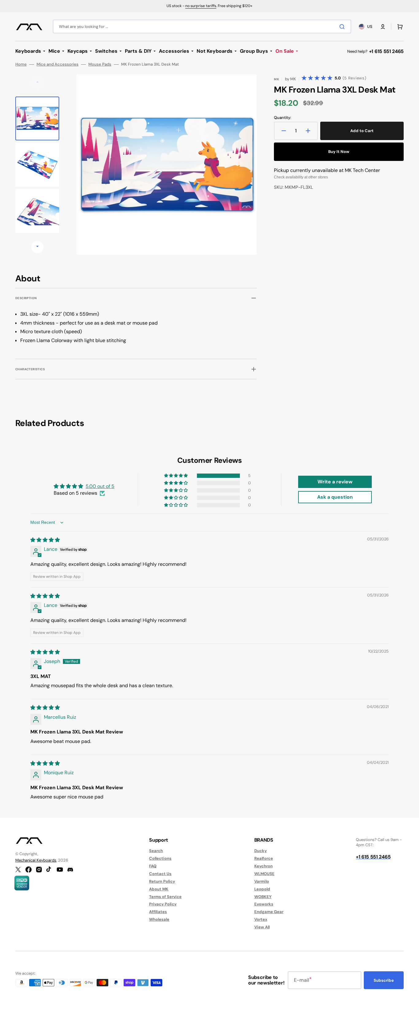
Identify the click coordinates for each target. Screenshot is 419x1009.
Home (21, 64)
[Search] (343, 26)
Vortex (260, 919)
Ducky (260, 850)
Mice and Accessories (58, 64)
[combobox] (202, 26)
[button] (383, 26)
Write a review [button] (334, 481)
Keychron (263, 866)
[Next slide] (37, 247)
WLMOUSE (264, 873)
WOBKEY (262, 896)
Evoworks (263, 904)
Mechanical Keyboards (35, 860)
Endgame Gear (268, 911)
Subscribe (384, 980)
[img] (45, 540)
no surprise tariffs (200, 5)
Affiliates (158, 911)
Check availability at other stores (301, 177)
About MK (158, 889)
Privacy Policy (163, 904)
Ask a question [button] (335, 497)
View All (262, 927)
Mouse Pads (99, 64)
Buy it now (338, 151)
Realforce (263, 858)
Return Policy (162, 881)
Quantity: (282, 117)
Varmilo (261, 881)
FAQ (152, 866)
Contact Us (160, 873)
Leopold (262, 889)
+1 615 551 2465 (386, 51)
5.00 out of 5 (100, 486)
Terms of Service (165, 896)
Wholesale (159, 919)
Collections (160, 858)
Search (156, 850)
